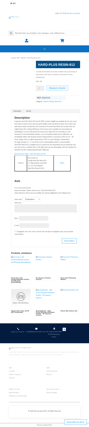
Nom (16, 218)
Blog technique (14, 392)
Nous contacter (75, 13)
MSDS (62, 163)
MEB (48, 368)
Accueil (13, 58)
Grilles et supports (15, 374)
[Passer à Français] (14, 3)
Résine (52, 101)
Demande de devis (75, 422)
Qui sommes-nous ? (53, 389)
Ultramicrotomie (51, 371)
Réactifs (23, 58)
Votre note (18, 199)
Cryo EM (12, 371)
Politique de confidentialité (18, 396)
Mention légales (51, 392)
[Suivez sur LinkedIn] (64, 329)
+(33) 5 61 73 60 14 (17, 332)
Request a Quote (57, 88)
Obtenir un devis (14, 389)
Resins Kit (58, 101)
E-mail (17, 225)
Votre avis (18, 203)
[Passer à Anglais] (11, 3)
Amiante (12, 378)
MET (18, 58)
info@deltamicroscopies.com (35, 331)
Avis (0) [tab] (28, 111)
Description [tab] (17, 111)
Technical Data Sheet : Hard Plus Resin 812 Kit (30, 154)
